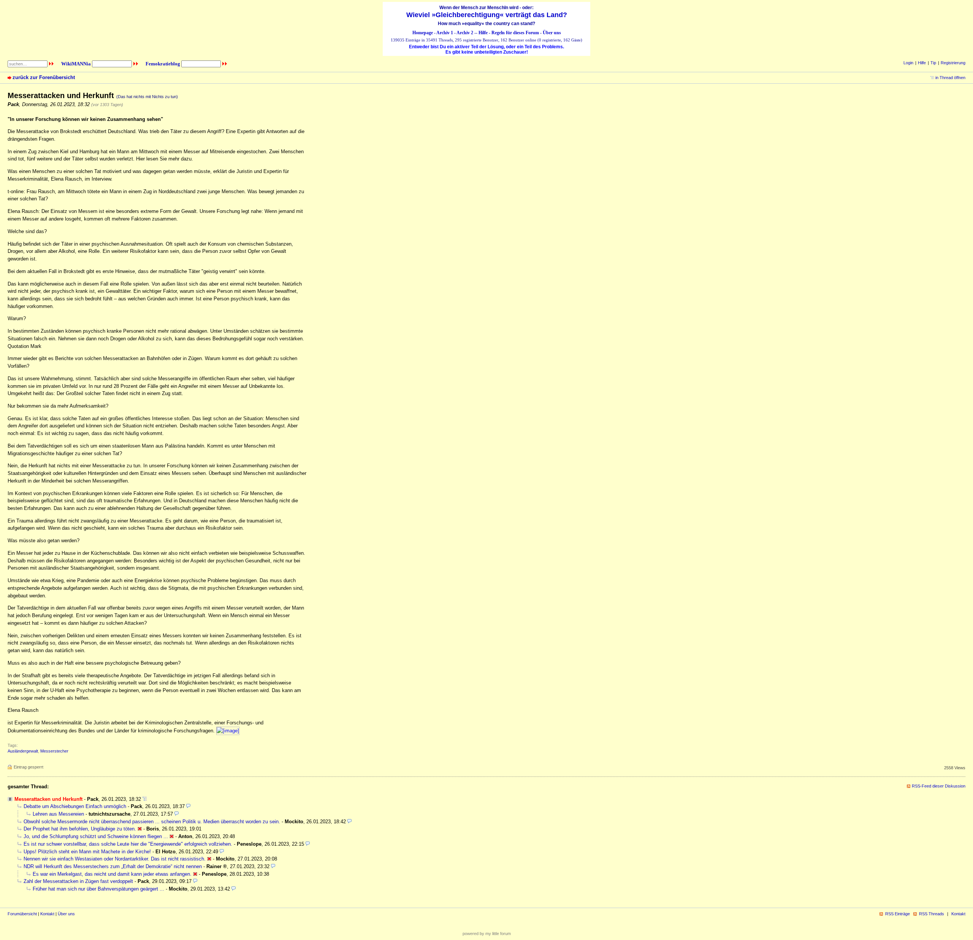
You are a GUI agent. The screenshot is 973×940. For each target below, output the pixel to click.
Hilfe (483, 32)
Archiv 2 (464, 32)
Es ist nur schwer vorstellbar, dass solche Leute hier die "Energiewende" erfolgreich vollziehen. (128, 844)
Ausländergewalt (23, 751)
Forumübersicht (22, 913)
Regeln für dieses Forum (515, 32)
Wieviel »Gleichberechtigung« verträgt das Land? (486, 15)
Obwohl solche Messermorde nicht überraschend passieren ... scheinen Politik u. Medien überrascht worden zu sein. (152, 821)
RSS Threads (931, 913)
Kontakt (47, 913)
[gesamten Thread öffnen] (145, 799)
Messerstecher (54, 751)
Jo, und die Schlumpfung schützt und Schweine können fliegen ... (96, 836)
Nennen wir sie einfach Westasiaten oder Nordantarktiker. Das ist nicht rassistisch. (115, 859)
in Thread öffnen (950, 77)
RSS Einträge (897, 913)
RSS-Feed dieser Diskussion (938, 786)
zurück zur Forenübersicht (44, 77)
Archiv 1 (444, 32)
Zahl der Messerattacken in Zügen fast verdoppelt (78, 881)
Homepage (422, 32)
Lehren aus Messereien (58, 814)
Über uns (552, 32)
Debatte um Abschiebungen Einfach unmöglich (75, 806)
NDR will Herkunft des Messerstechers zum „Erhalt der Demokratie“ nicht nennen (113, 866)
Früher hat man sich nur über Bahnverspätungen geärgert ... (98, 889)
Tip (933, 62)
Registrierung (953, 62)
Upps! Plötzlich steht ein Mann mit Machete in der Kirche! (87, 851)
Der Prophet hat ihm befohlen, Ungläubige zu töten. (80, 829)
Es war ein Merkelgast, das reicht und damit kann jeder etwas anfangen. (112, 874)
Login (908, 62)
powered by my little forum (487, 933)
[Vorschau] (188, 806)
